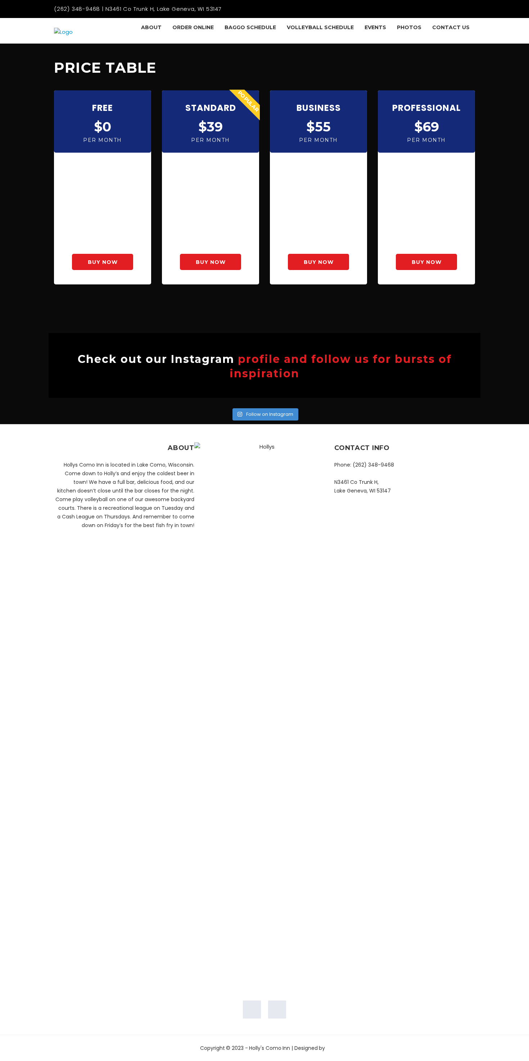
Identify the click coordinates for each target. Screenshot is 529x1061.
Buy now (103, 262)
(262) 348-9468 (373, 464)
